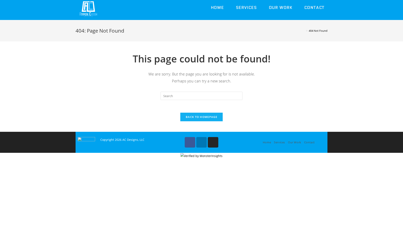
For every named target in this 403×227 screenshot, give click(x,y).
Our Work (294, 142)
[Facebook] (190, 142)
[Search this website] (201, 96)
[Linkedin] (201, 142)
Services (279, 142)
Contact (309, 142)
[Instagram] (213, 142)
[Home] (304, 31)
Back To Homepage (201, 117)
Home (267, 142)
